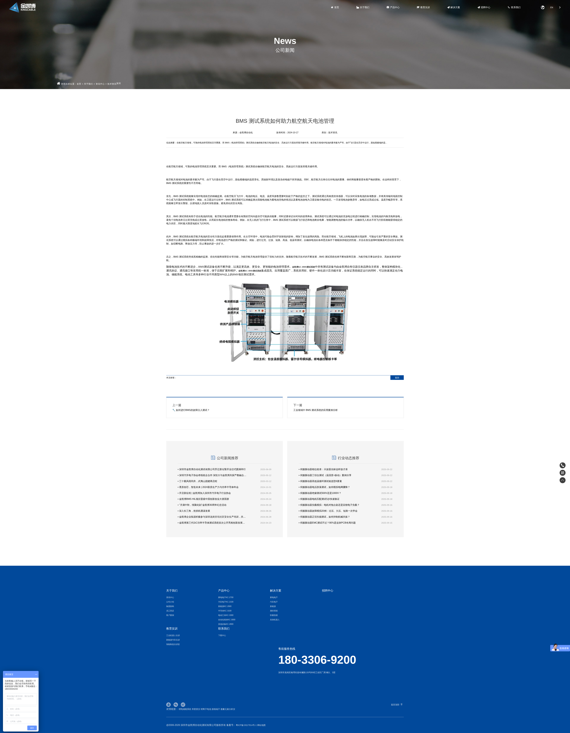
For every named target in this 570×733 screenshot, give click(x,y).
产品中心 (395, 7)
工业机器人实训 (173, 635)
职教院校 (274, 615)
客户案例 (170, 615)
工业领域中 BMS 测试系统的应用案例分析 (315, 407)
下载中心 (222, 635)
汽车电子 (274, 602)
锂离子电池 (206, 709)
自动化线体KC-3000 (226, 620)
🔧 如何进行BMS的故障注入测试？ (191, 407)
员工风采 (170, 611)
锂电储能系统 (185, 709)
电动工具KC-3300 (225, 615)
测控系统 (274, 611)
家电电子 (274, 597)
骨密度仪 (196, 709)
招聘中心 (485, 7)
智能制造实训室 (173, 644)
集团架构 (170, 606)
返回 (118, 83)
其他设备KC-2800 (225, 624)
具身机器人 (275, 620)
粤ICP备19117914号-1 (246, 725)
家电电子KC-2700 (225, 597)
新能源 (273, 606)
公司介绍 (170, 602)
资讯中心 (100, 84)
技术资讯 (111, 84)
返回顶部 (395, 704)
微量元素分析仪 (228, 709)
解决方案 (455, 7)
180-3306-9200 (317, 659)
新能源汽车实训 (173, 640)
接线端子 (216, 709)
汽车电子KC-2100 (225, 602)
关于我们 (364, 7)
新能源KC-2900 (224, 606)
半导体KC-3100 (224, 611)
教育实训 (425, 7)
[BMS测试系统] (285, 364)
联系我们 (515, 7)
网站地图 (261, 725)
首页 (336, 7)
